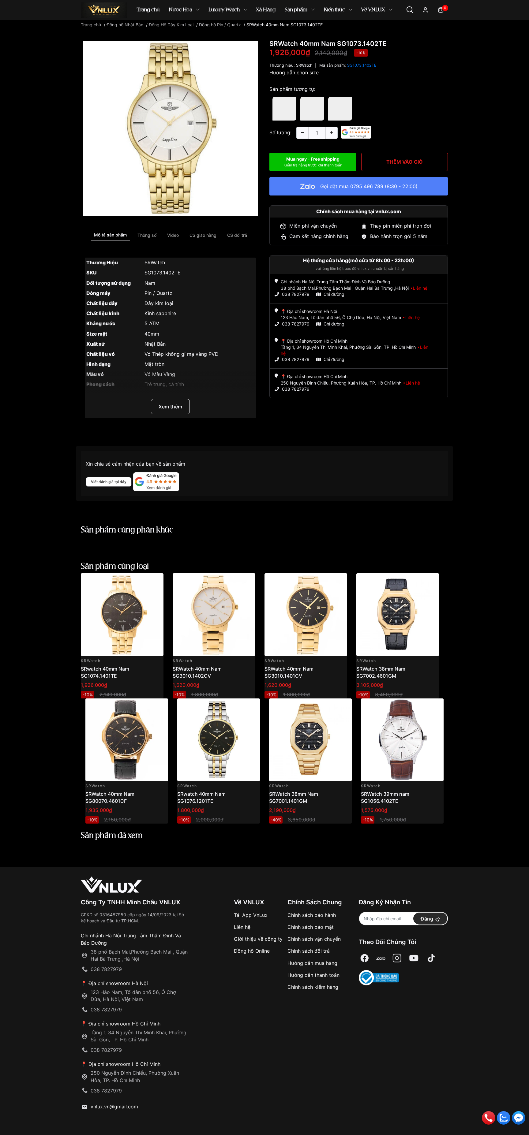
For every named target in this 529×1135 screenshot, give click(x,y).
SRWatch (304, 65)
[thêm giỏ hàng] (141, 581)
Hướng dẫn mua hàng (312, 963)
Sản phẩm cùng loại (115, 566)
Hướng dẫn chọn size (294, 72)
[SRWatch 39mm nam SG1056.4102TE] (402, 739)
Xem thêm (170, 407)
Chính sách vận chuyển (314, 939)
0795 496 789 (366, 186)
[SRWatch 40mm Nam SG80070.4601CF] (126, 739)
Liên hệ (242, 927)
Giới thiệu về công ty (258, 939)
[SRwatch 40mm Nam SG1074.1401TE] (122, 614)
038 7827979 (296, 294)
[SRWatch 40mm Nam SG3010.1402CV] (214, 614)
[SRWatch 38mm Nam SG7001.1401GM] (310, 739)
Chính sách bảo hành (311, 915)
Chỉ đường (334, 294)
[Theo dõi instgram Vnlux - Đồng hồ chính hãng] (397, 958)
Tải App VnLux (251, 915)
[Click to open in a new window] (170, 128)
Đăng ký (430, 919)
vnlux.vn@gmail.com (114, 1106)
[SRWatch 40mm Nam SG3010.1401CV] (305, 614)
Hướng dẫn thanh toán (313, 975)
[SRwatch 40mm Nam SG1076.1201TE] (218, 739)
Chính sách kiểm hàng (312, 987)
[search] (353, 30)
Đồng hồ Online (252, 951)
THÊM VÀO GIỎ (404, 162)
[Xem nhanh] (155, 581)
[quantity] (302, 133)
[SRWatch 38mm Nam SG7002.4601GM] (397, 614)
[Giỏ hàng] (440, 9)
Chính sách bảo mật (310, 927)
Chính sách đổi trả (308, 951)
